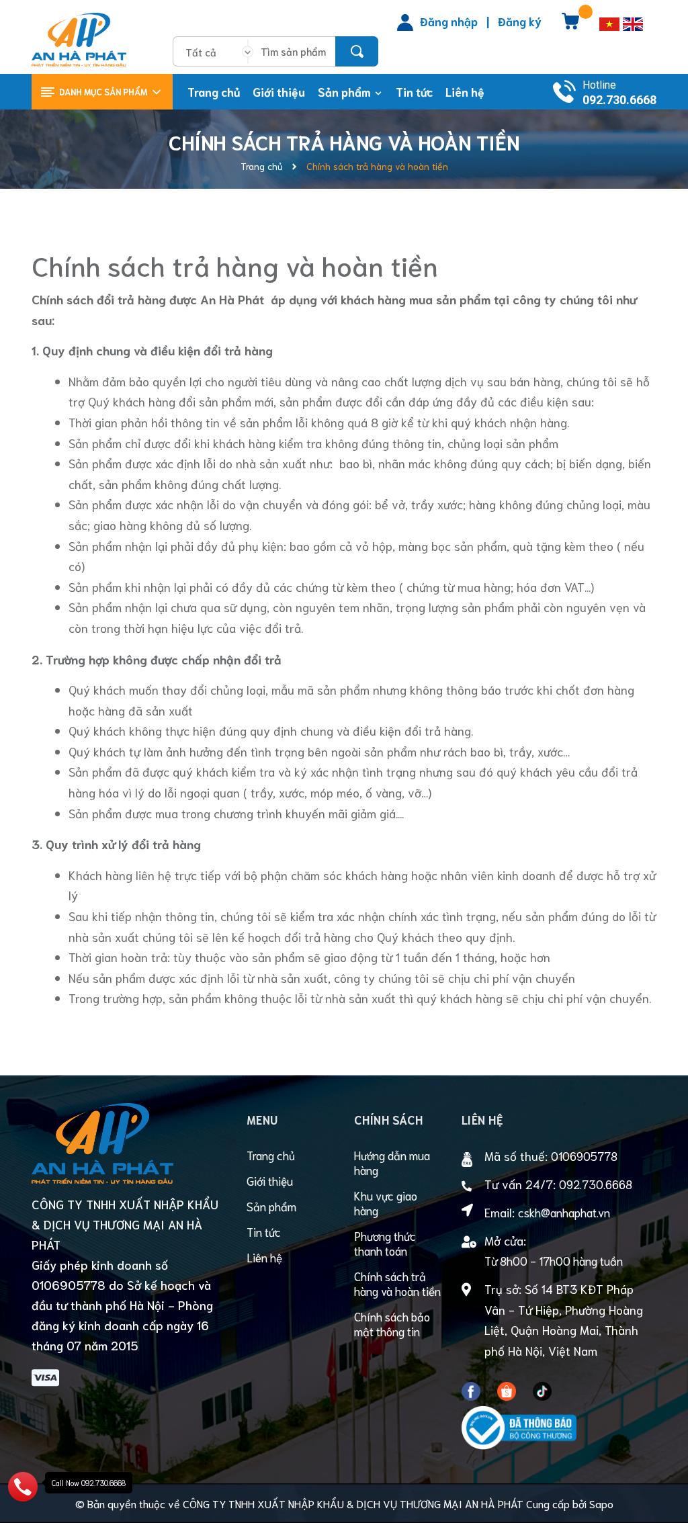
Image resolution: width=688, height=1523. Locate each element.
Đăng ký (520, 20)
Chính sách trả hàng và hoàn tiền (235, 264)
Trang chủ (271, 1154)
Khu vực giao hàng (385, 1202)
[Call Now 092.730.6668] (23, 1484)
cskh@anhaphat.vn (564, 1212)
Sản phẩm (271, 1206)
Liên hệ (264, 1257)
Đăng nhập (449, 20)
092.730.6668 (619, 100)
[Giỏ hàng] (570, 25)
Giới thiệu (270, 1180)
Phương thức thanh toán (385, 1243)
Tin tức (264, 1231)
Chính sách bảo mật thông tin (392, 1323)
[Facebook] (471, 1388)
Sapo (601, 1503)
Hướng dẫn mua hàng (392, 1162)
